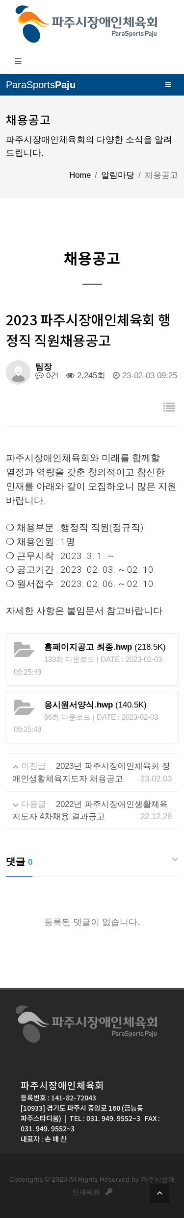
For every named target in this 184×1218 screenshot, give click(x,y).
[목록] (169, 407)
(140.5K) (95, 704)
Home (80, 175)
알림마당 (117, 175)
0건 (51, 375)
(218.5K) (105, 647)
